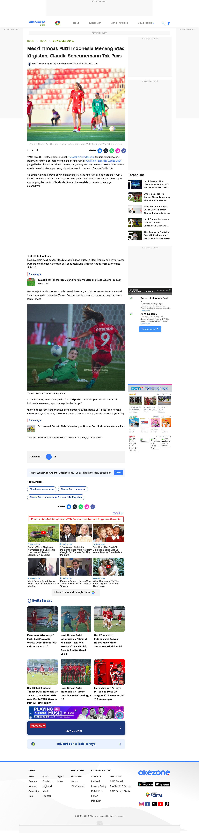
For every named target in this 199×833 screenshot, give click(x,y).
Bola (31, 796)
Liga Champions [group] (119, 23)
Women (33, 786)
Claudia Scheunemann (42, 489)
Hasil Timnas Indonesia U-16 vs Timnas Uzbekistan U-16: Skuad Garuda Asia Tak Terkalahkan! (156, 222)
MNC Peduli (116, 781)
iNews (74, 781)
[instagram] (141, 804)
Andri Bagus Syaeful (44, 64)
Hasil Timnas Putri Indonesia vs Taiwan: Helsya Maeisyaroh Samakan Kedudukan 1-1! (108, 641)
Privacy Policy (98, 786)
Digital (60, 777)
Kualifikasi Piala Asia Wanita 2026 (104, 161)
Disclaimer (115, 777)
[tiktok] (167, 804)
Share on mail (117, 150)
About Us (96, 777)
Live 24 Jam (73, 730)
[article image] (135, 184)
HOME (30, 41)
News (32, 777)
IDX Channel (77, 786)
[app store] (162, 784)
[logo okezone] (154, 772)
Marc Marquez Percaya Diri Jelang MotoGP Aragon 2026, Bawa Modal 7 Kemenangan (109, 693)
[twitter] (154, 804)
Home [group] (76, 23)
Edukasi (47, 796)
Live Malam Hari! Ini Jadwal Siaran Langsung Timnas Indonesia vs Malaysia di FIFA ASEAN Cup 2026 (157, 197)
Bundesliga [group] (95, 23)
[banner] (76, 718)
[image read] (31, 282)
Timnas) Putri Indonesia (81, 157)
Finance (33, 781)
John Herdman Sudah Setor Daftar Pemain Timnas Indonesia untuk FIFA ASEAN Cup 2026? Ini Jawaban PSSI (157, 210)
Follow (118, 473)
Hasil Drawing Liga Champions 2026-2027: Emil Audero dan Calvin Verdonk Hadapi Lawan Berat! (156, 185)
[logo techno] (37, 23)
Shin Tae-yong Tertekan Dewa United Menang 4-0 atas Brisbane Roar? (157, 235)
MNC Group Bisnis (120, 791)
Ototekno (48, 781)
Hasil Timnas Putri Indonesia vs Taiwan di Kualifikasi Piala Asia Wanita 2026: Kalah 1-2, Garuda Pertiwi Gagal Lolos (74, 644)
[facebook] (147, 804)
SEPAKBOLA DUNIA (63, 41)
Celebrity (34, 791)
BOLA (43, 41)
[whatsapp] (111, 150)
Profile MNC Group (120, 786)
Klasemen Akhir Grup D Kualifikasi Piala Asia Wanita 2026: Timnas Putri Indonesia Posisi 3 (42, 641)
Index (60, 781)
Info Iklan (96, 801)
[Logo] (57, 23)
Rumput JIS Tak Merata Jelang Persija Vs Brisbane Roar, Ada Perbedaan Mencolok (79, 282)
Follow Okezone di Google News (72, 592)
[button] (153, 23)
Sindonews (77, 777)
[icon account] (29, 64)
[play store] (145, 784)
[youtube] (160, 804)
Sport (46, 777)
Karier (94, 796)
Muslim (46, 791)
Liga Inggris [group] (145, 23)
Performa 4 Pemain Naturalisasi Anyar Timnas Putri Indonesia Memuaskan (80, 426)
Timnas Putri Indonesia (73, 489)
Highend (47, 786)
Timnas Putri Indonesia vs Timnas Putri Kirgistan (56, 497)
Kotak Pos (96, 791)
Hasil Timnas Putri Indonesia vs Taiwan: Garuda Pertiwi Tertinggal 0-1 (76, 693)
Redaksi (95, 781)
